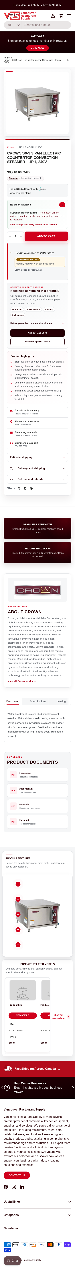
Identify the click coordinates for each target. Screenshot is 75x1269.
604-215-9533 (21, 446)
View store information (29, 269)
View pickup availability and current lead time (33, 224)
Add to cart (46, 236)
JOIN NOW (37, 47)
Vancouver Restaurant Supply (26, 1260)
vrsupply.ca (54, 1151)
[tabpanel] (37, 725)
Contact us (17, 1175)
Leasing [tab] (61, 701)
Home (7, 58)
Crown (10, 147)
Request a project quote (37, 341)
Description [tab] (12, 701)
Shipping (13, 178)
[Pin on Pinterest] (31, 488)
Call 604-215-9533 (37, 333)
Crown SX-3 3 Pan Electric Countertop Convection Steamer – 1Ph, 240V (36, 61)
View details (22, 1015)
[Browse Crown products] (37, 590)
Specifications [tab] (38, 701)
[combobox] (37, 25)
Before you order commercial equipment (31, 323)
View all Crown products (21, 681)
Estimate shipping (21, 457)
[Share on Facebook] (25, 488)
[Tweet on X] (19, 488)
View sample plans (20, 192)
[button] (61, 16)
